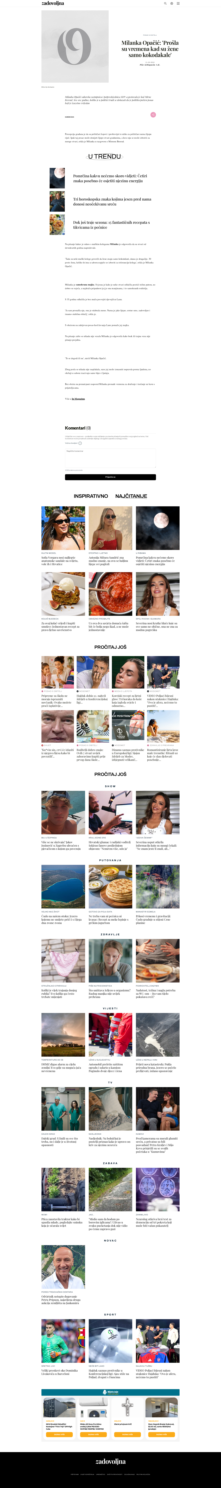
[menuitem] (171, 3)
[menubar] (171, 3)
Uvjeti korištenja (87, 1474)
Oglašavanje (129, 1474)
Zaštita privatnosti (114, 1474)
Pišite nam (75, 1474)
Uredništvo (100, 1474)
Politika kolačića (143, 1474)
